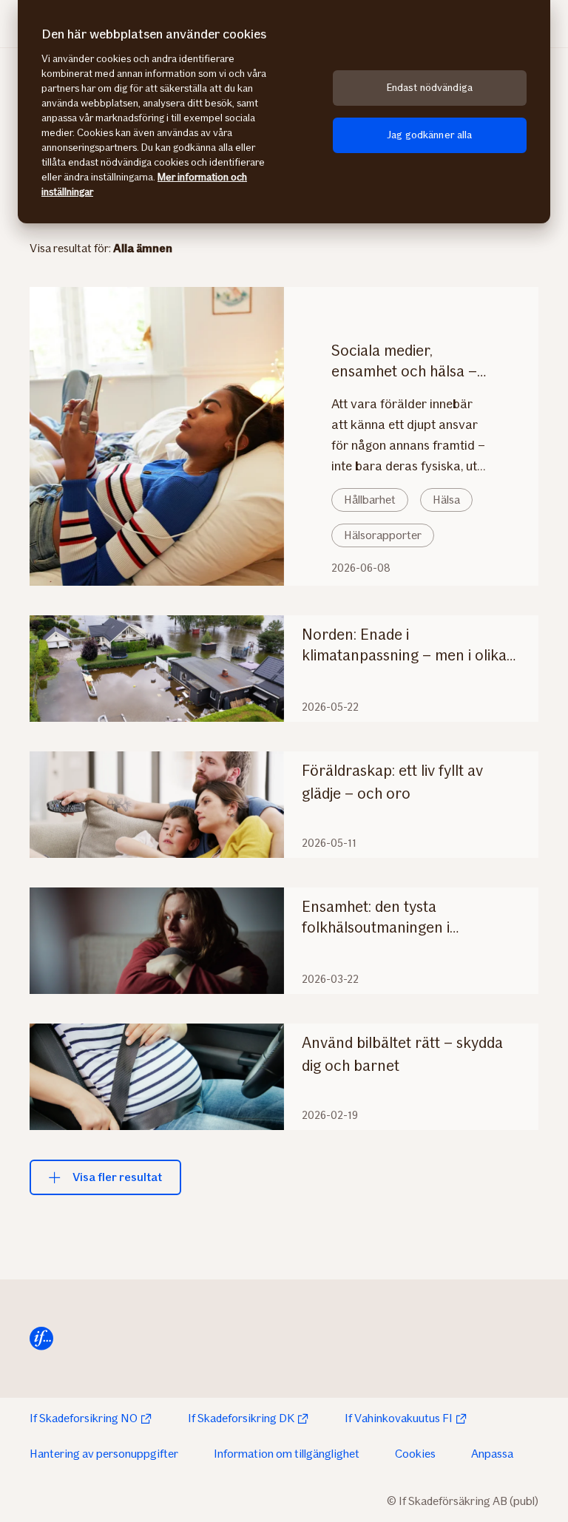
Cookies (415, 1454)
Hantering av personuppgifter (104, 1454)
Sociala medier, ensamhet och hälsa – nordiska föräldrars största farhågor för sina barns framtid (404, 361)
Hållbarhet (370, 500)
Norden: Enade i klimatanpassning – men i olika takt (404, 645)
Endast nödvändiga (430, 87)
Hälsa (446, 500)
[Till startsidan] (41, 1338)
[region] (284, 111)
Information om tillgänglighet (286, 1454)
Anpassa (492, 1454)
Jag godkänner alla (430, 135)
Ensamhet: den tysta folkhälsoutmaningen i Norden (376, 917)
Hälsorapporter (383, 535)
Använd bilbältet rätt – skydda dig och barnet (402, 1054)
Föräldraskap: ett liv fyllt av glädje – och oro (392, 781)
